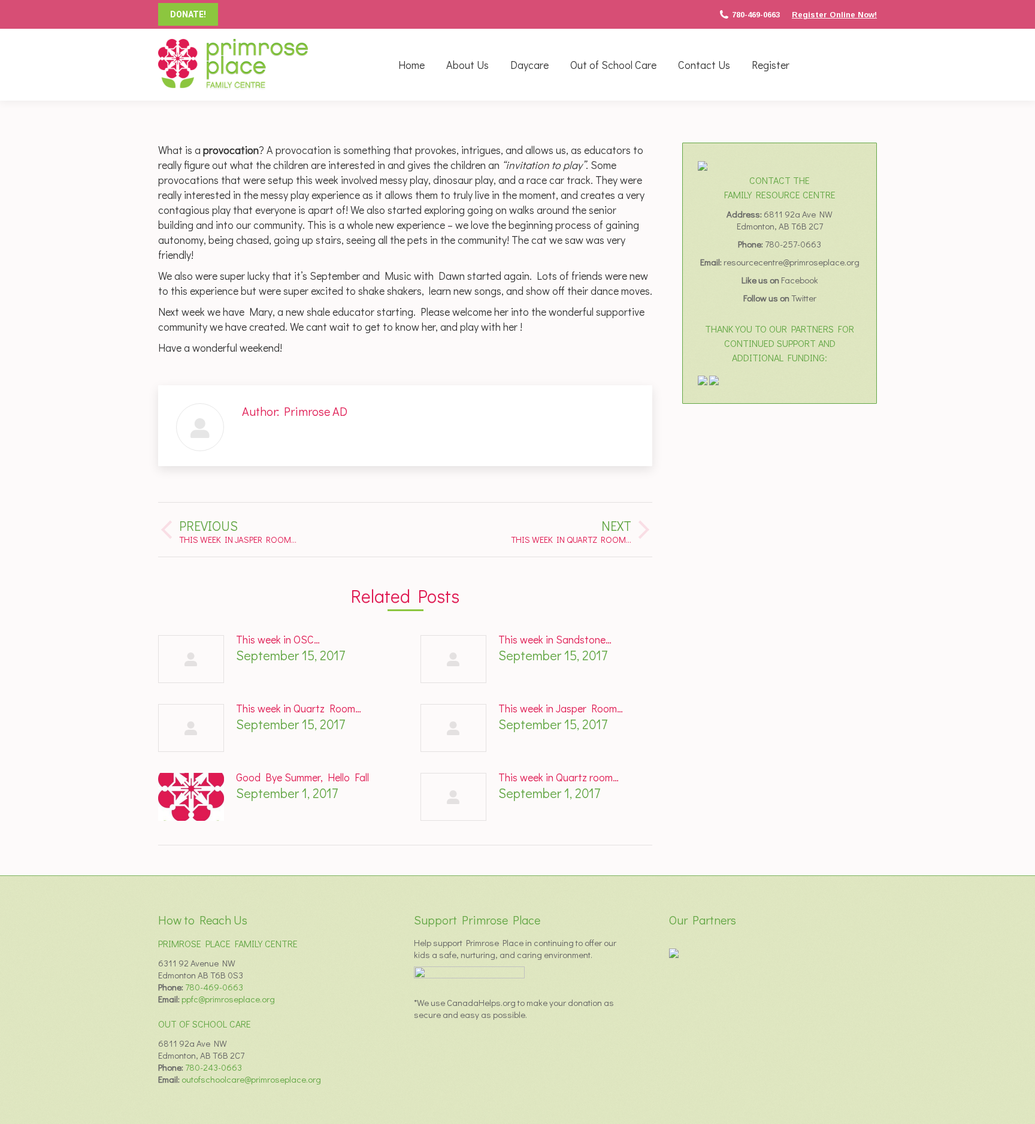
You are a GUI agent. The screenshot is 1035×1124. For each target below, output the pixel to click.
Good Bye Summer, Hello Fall (302, 777)
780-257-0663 (793, 244)
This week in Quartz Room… (298, 708)
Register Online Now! (834, 14)
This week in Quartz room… (558, 777)
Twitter (803, 298)
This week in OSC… (278, 639)
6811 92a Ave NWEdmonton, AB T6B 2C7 (785, 220)
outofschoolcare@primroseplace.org (251, 1079)
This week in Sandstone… (555, 639)
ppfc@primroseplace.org (228, 999)
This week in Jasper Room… (560, 708)
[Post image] (191, 659)
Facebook (799, 280)
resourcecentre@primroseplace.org (792, 262)
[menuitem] (411, 65)
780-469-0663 (756, 14)
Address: (745, 214)
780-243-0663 (213, 1067)
